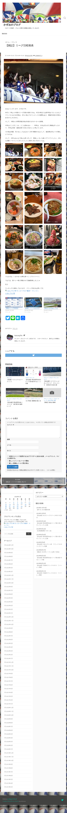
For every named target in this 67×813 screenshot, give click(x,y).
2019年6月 (9, 775)
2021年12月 (9, 662)
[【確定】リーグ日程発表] (14, 302)
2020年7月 (9, 726)
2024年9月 (9, 552)
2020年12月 (9, 707)
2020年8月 (9, 723)
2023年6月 (9, 594)
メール (9, 445)
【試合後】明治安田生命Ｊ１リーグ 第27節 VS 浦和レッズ (15, 404)
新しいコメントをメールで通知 (19, 461)
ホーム (7, 42)
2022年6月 (9, 639)
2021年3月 (9, 696)
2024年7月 (9, 560)
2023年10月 (9, 583)
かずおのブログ (12, 799)
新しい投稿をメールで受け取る (19, 463)
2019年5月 (9, 779)
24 (21, 506)
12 (29, 503)
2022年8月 (9, 632)
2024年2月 (9, 571)
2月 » (10, 510)
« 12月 (6, 510)
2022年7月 (9, 636)
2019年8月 (9, 768)
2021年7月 (9, 681)
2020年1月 (9, 749)
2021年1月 (9, 704)
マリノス (14, 42)
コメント (10, 425)
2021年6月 (9, 685)
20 (6, 506)
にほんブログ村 (10, 293)
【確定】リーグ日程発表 (11, 308)
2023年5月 (9, 598)
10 (21, 503)
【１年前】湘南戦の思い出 (33, 401)
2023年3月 (9, 605)
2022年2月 (9, 654)
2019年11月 (9, 757)
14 (10, 504)
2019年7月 (9, 772)
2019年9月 (9, 764)
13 (6, 504)
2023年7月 (9, 590)
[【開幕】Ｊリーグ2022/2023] (33, 302)
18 (25, 504)
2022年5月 (9, 643)
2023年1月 (9, 613)
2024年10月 (9, 549)
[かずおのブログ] (32, 13)
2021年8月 (9, 677)
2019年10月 (9, 760)
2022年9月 (9, 628)
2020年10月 (9, 715)
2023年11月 (9, 579)
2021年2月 (9, 700)
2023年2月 (9, 609)
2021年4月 (9, 692)
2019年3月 (9, 787)
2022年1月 (9, 658)
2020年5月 (9, 734)
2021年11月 (9, 666)
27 (6, 508)
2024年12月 (9, 545)
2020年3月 (9, 741)
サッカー (9, 399)
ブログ (27, 377)
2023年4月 (9, 602)
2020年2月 (9, 745)
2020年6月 (9, 730)
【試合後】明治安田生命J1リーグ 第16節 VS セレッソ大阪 (33, 381)
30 (17, 508)
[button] (14, 150)
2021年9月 (9, 673)
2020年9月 (9, 719)
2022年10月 (9, 624)
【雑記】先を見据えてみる (51, 308)
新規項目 (4, 33)
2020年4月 (9, 738)
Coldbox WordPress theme (11, 801)
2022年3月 (9, 651)
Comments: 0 (38, 55)
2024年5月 (9, 568)
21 (10, 506)
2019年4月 (9, 783)
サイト (9, 451)
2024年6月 (9, 564)
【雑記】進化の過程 (50, 402)
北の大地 (50, 400)
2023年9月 (9, 586)
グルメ (51, 399)
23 (17, 506)
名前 (8, 439)
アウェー (46, 377)
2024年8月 (9, 556)
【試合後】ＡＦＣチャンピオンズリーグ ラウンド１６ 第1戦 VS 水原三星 (51, 383)
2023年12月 (9, 575)
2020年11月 (9, 711)
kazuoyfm (30, 55)
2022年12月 (9, 617)
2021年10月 (9, 670)
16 (17, 504)
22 (13, 506)
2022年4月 (9, 647)
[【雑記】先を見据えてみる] (52, 302)
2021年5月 (9, 688)
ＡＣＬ (45, 379)
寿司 (55, 400)
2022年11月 (9, 620)
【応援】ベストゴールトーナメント (15, 380)
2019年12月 (9, 753)
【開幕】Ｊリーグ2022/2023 (32, 308)
